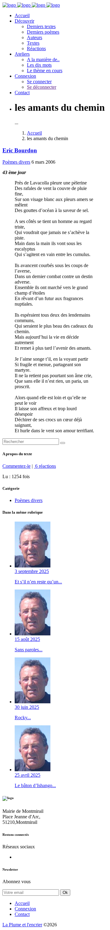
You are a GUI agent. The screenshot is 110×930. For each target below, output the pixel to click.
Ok (65, 892)
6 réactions (45, 466)
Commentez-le (16, 466)
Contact (22, 92)
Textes (33, 43)
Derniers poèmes (43, 32)
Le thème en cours (44, 70)
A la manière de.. (43, 59)
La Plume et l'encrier (22, 924)
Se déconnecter (41, 87)
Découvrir (24, 21)
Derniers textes (41, 26)
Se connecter (39, 81)
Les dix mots (39, 65)
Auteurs (34, 37)
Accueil (22, 15)
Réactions (36, 48)
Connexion (25, 76)
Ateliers (22, 54)
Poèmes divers (16, 162)
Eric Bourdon (19, 150)
